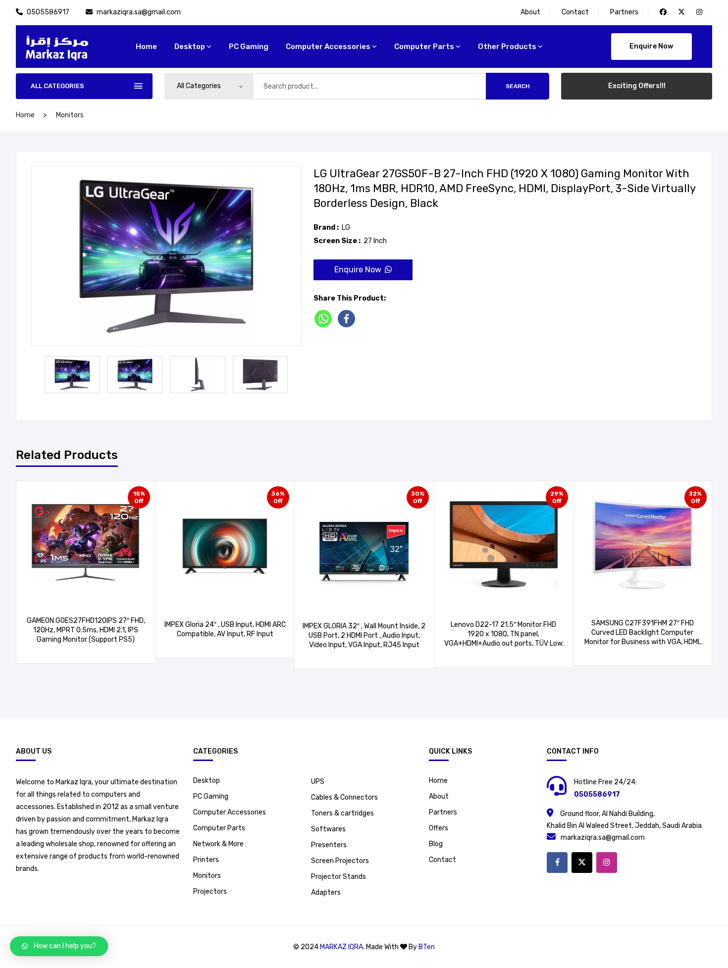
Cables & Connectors (344, 797)
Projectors (210, 891)
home (146, 46)
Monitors (70, 115)
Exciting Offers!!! (637, 86)
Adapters (326, 892)
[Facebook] (348, 318)
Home (438, 780)
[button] (59, 946)
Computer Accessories (328, 46)
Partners (624, 12)
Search (518, 86)
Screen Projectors (340, 861)
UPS (317, 781)
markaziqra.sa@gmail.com (139, 12)
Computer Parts (424, 46)
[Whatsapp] (325, 318)
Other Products (507, 46)
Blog (436, 844)
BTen (426, 947)
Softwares (328, 829)
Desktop (189, 46)
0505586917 (49, 12)
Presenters (329, 845)
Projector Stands (338, 876)
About (530, 12)
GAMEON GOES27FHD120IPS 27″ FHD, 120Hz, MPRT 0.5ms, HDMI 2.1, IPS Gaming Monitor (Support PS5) (86, 630)
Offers (438, 828)
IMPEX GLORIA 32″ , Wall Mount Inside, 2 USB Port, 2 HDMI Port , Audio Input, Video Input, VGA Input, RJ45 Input (364, 635)
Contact (575, 12)
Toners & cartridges (342, 813)
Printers (206, 860)
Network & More (218, 844)
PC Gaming (248, 46)
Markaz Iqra (341, 947)
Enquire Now (651, 46)
